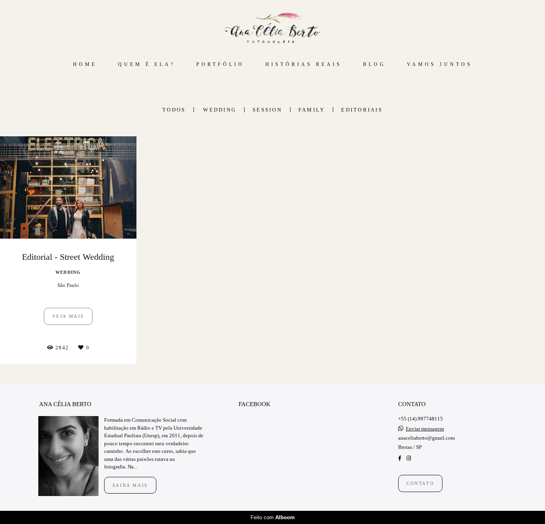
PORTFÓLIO (220, 64)
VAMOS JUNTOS (439, 64)
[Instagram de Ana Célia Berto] (409, 458)
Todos (174, 109)
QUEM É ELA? (146, 64)
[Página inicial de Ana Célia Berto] (272, 28)
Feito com (273, 517)
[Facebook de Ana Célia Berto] (399, 458)
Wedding (219, 109)
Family (311, 109)
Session (267, 109)
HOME (85, 64)
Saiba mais (130, 485)
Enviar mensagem (425, 428)
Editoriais (362, 109)
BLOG (374, 64)
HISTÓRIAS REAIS (303, 64)
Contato (420, 483)
